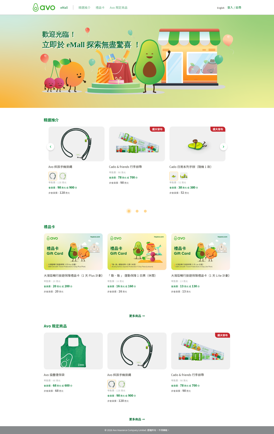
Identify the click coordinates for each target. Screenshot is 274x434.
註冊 (238, 7)
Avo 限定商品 (118, 7)
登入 (230, 7)
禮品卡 (100, 7)
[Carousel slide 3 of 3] (145, 211)
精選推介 (84, 7)
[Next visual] (223, 146)
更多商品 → (137, 316)
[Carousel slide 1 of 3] (128, 211)
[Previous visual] (50, 146)
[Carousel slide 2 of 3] (137, 211)
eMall (64, 7)
